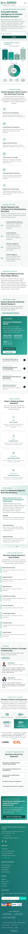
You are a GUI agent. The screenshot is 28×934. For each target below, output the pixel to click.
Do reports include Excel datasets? (12, 781)
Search (14, 37)
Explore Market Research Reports (11, 313)
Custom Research (5, 867)
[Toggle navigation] (25, 3)
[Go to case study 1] (11, 546)
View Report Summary (9, 348)
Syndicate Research (6, 865)
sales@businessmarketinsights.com (11, 838)
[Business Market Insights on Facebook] (2, 841)
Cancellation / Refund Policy (7, 927)
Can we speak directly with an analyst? (13, 786)
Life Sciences (4, 848)
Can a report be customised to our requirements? (11, 769)
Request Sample (9, 352)
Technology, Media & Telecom (8, 855)
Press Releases (4, 869)
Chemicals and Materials (7, 853)
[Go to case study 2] (14, 546)
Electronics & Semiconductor (8, 851)
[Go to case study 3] (17, 546)
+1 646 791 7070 (7, 835)
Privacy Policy (14, 925)
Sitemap (16, 927)
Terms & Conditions (5, 925)
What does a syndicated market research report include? (11, 763)
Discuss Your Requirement (14, 816)
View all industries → (6, 857)
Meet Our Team (5, 658)
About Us (3, 879)
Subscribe (23, 898)
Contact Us (4, 886)
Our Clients (4, 883)
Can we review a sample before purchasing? (10, 775)
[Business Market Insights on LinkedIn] (6, 841)
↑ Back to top (14, 930)
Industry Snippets (5, 871)
